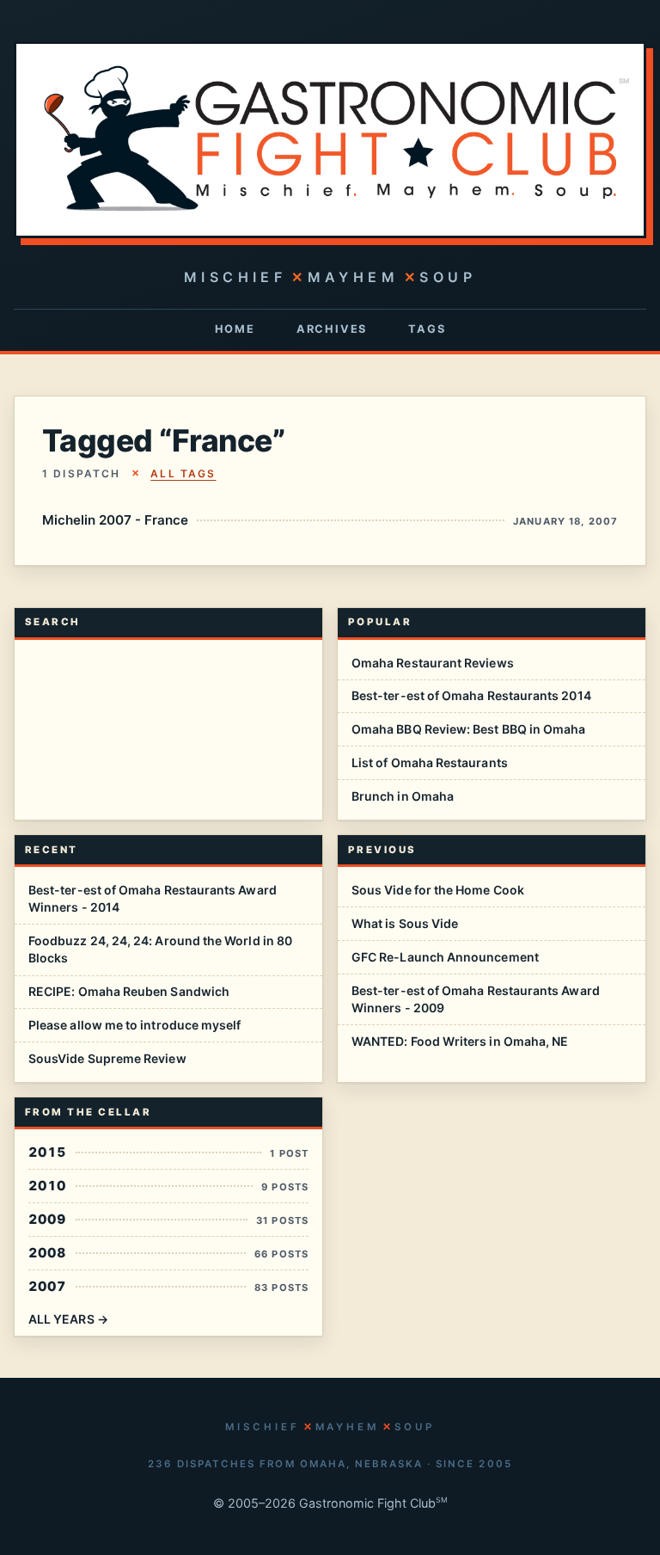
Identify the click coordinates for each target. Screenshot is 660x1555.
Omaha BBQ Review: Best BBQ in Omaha (468, 729)
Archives (331, 329)
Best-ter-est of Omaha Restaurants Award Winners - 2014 (152, 898)
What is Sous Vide (404, 923)
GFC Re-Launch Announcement (445, 957)
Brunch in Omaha (402, 796)
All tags (183, 473)
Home (235, 329)
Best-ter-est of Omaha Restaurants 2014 (471, 695)
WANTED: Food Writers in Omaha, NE (459, 1041)
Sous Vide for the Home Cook (437, 889)
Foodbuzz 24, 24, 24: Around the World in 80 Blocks (160, 949)
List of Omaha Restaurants (429, 762)
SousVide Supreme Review (107, 1058)
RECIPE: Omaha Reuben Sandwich (128, 991)
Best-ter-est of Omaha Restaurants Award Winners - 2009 (475, 999)
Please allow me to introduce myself (134, 1024)
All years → (68, 1319)
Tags (426, 329)
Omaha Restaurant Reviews (432, 662)
